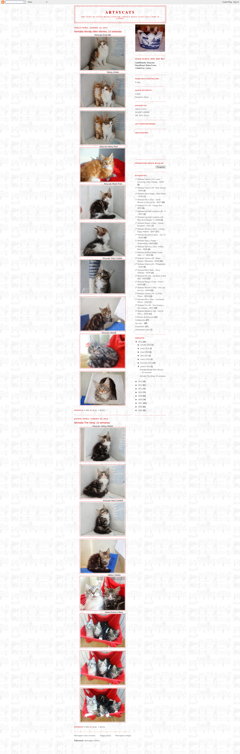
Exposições (140, 326)
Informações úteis (142, 330)
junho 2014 (145, 348)
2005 (140, 410)
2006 (140, 407)
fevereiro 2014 (146, 363)
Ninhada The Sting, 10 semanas (92, 422)
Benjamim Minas (142, 97)
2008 (140, 400)
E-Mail (137, 82)
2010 (140, 392)
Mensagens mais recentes (84, 736)
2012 (140, 385)
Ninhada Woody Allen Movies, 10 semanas (98, 31)
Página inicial (105, 736)
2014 (140, 342)
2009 (140, 396)
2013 (140, 381)
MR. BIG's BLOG (142, 115)
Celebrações (140, 320)
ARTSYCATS (120, 12)
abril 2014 (144, 356)
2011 (140, 389)
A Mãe (87, 410)
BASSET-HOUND (142, 112)
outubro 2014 (145, 345)
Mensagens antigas (123, 736)
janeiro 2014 (145, 366)
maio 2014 (144, 352)
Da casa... (139, 323)
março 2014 (145, 359)
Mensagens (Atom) (92, 741)
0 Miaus (101, 410)
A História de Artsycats (144, 317)
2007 (140, 403)
